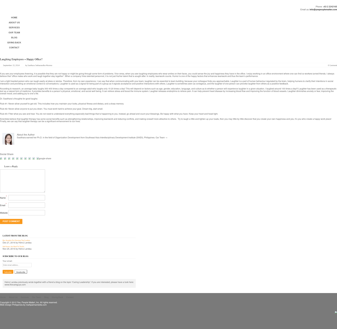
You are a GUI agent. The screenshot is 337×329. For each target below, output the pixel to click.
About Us (14, 22)
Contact (14, 47)
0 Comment (332, 65)
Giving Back (14, 42)
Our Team (14, 32)
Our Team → (161, 137)
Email (2, 205)
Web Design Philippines (11, 304)
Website (4, 212)
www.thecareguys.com (15, 284)
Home (14, 17)
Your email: (8, 261)
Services (14, 27)
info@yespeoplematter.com (323, 9)
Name (3, 197)
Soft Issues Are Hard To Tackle (13, 246)
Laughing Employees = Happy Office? (21, 59)
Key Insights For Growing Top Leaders (16, 240)
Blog (14, 37)
